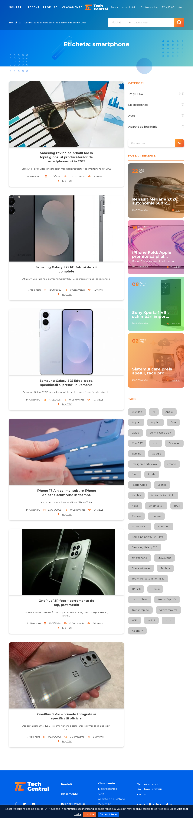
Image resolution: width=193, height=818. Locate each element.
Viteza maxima (168, 610)
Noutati (16, 7)
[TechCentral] (96, 7)
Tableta (165, 568)
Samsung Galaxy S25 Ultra (147, 537)
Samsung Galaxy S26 (144, 547)
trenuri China (139, 599)
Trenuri (155, 589)
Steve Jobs (164, 557)
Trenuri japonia (167, 599)
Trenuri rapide (140, 610)
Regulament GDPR (149, 789)
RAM (177, 505)
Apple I (136, 422)
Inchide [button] (89, 814)
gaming (136, 453)
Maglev (136, 495)
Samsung (163, 526)
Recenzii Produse (42, 7)
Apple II (155, 422)
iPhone (171, 464)
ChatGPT (137, 443)
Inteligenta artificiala (144, 464)
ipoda (151, 474)
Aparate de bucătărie (123, 7)
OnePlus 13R (156, 505)
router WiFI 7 (139, 526)
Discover (174, 443)
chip (155, 443)
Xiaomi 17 (137, 630)
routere (156, 516)
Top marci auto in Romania (148, 578)
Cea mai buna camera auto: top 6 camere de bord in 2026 (55, 22)
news (135, 505)
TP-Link (136, 589)
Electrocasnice (149, 7)
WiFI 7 (151, 620)
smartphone (139, 557)
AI (154, 412)
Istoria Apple (139, 484)
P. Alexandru (34, 176)
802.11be (137, 412)
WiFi (134, 620)
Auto (181, 7)
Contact (142, 794)
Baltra (135, 432)
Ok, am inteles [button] (108, 814)
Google (156, 453)
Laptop (162, 484)
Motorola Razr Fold (163, 495)
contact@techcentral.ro (154, 804)
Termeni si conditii (148, 784)
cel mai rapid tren (160, 432)
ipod (135, 474)
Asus (173, 422)
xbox (168, 620)
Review (136, 516)
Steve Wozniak (141, 568)
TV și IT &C (168, 7)
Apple (169, 412)
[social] (16, 804)
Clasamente (72, 7)
